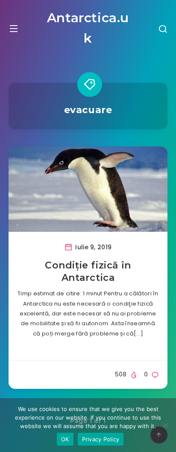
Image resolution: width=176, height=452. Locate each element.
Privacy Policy (101, 439)
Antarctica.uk (88, 28)
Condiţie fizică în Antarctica (88, 272)
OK (65, 439)
